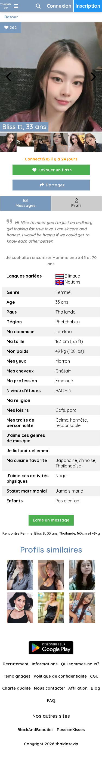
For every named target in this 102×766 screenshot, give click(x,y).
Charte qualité (16, 688)
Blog (95, 688)
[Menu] (16, 6)
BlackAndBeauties (35, 729)
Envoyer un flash (55, 169)
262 (12, 27)
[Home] (6, 6)
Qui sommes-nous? (80, 663)
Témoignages (17, 676)
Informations (45, 663)
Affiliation (78, 688)
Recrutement (16, 663)
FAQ (51, 700)
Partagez (55, 184)
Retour (11, 16)
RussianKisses (71, 729)
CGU (94, 676)
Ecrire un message (51, 520)
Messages (26, 205)
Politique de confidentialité (60, 676)
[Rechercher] (38, 6)
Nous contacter (49, 688)
